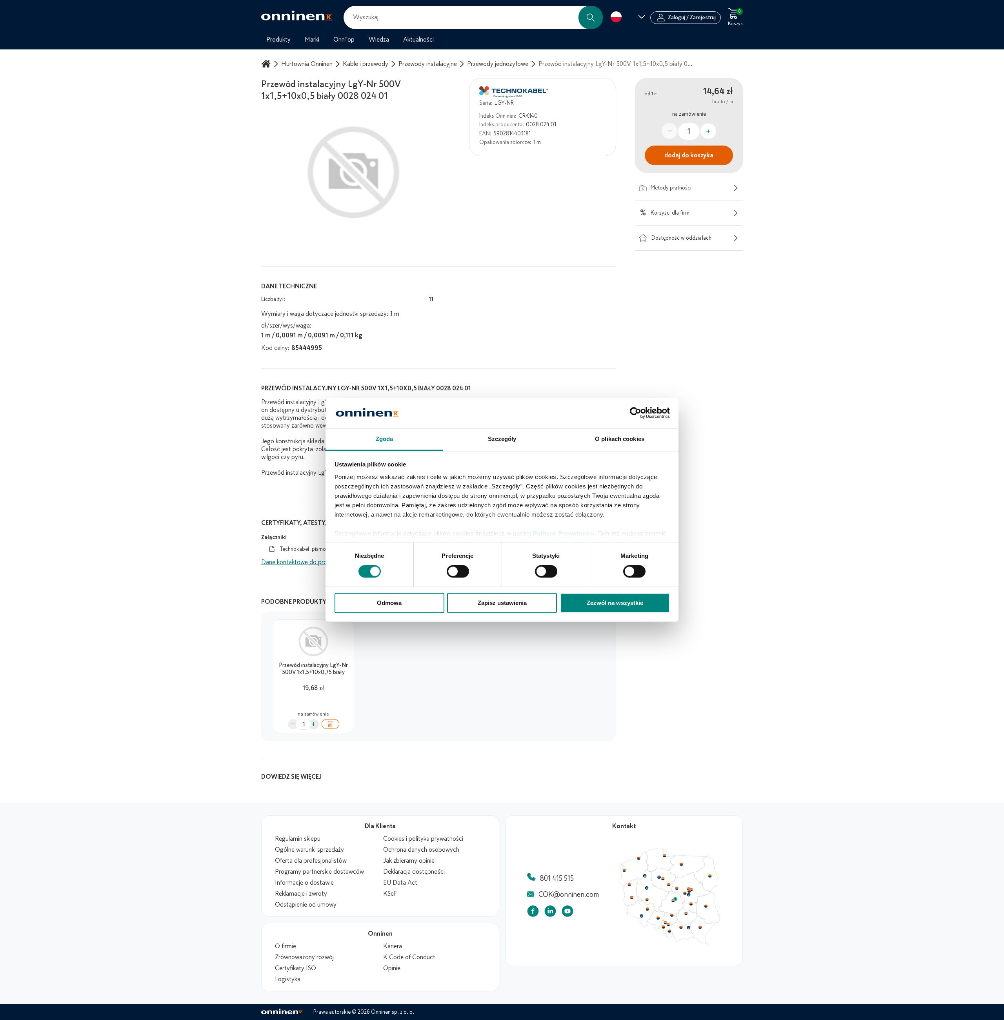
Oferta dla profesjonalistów (311, 861)
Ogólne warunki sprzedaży (309, 850)
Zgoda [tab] (384, 438)
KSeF (390, 894)
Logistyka (287, 979)
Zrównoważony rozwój (304, 957)
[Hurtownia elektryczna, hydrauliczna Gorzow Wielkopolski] (629, 885)
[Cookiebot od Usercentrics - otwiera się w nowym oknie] (635, 413)
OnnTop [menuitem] (344, 40)
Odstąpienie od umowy (305, 905)
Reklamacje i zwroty (301, 894)
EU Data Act (400, 883)
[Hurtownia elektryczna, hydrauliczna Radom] (691, 904)
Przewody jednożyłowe (497, 64)
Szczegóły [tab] (502, 438)
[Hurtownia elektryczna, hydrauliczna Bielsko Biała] (669, 931)
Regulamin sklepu (297, 839)
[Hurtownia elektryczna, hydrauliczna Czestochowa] (672, 915)
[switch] (458, 571)
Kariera (392, 946)
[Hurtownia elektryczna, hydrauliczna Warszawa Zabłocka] (692, 889)
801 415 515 (557, 878)
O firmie (285, 946)
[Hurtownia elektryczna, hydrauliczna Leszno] (647, 900)
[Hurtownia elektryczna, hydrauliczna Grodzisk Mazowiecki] (685, 893)
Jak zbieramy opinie (409, 861)
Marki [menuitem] (312, 40)
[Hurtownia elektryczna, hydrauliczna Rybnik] (664, 927)
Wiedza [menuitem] (379, 40)
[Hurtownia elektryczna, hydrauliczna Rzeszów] (700, 927)
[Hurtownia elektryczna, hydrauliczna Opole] (658, 918)
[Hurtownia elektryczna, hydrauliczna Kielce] (686, 913)
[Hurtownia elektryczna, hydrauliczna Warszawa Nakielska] (689, 889)
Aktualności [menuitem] (418, 40)
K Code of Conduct (409, 957)
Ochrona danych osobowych (421, 850)
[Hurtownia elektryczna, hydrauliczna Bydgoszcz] (659, 877)
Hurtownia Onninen (307, 64)
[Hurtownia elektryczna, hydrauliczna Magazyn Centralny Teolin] (675, 899)
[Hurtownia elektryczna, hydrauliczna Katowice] (669, 925)
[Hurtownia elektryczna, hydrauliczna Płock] (677, 889)
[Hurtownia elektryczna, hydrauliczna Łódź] (673, 901)
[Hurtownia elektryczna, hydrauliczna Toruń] (663, 879)
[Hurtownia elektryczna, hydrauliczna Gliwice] (666, 922)
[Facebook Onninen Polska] (533, 912)
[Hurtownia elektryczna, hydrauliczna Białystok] (710, 876)
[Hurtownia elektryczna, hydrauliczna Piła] (645, 876)
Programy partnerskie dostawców (319, 872)
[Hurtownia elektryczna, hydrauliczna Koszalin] (639, 858)
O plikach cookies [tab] (619, 438)
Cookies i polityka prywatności (423, 839)
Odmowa (389, 602)
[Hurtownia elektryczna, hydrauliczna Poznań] (647, 888)
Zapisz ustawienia (502, 602)
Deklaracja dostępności (414, 872)
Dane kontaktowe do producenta (305, 562)
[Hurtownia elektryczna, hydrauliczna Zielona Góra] (631, 898)
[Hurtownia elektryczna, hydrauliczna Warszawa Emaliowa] (689, 891)
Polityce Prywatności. (565, 533)
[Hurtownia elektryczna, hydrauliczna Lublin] (706, 906)
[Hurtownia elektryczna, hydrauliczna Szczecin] (624, 870)
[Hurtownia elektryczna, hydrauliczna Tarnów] (689, 928)
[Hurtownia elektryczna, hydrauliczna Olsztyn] (681, 864)
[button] (590, 17)
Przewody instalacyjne (427, 64)
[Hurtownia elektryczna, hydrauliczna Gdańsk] (665, 856)
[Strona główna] (267, 64)
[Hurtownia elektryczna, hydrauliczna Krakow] (681, 927)
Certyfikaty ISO (295, 968)
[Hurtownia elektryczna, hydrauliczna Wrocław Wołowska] (647, 909)
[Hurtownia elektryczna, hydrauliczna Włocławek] (669, 885)
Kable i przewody (365, 64)
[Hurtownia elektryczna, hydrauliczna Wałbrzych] (641, 916)
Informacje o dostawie (304, 883)
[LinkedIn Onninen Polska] (550, 912)
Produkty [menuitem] (278, 40)
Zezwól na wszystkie (615, 602)
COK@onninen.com (568, 894)
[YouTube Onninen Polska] (567, 912)
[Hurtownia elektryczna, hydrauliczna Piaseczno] (689, 895)
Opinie (391, 968)
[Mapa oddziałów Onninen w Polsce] (669, 943)
